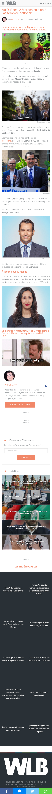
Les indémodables (26, 567)
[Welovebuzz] (11, 3)
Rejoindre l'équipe (14, 782)
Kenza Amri (16, 19)
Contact (43, 784)
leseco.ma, (7, 141)
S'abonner (26, 458)
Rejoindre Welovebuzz (20, 405)
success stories (14, 27)
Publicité (29, 782)
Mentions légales (29, 784)
